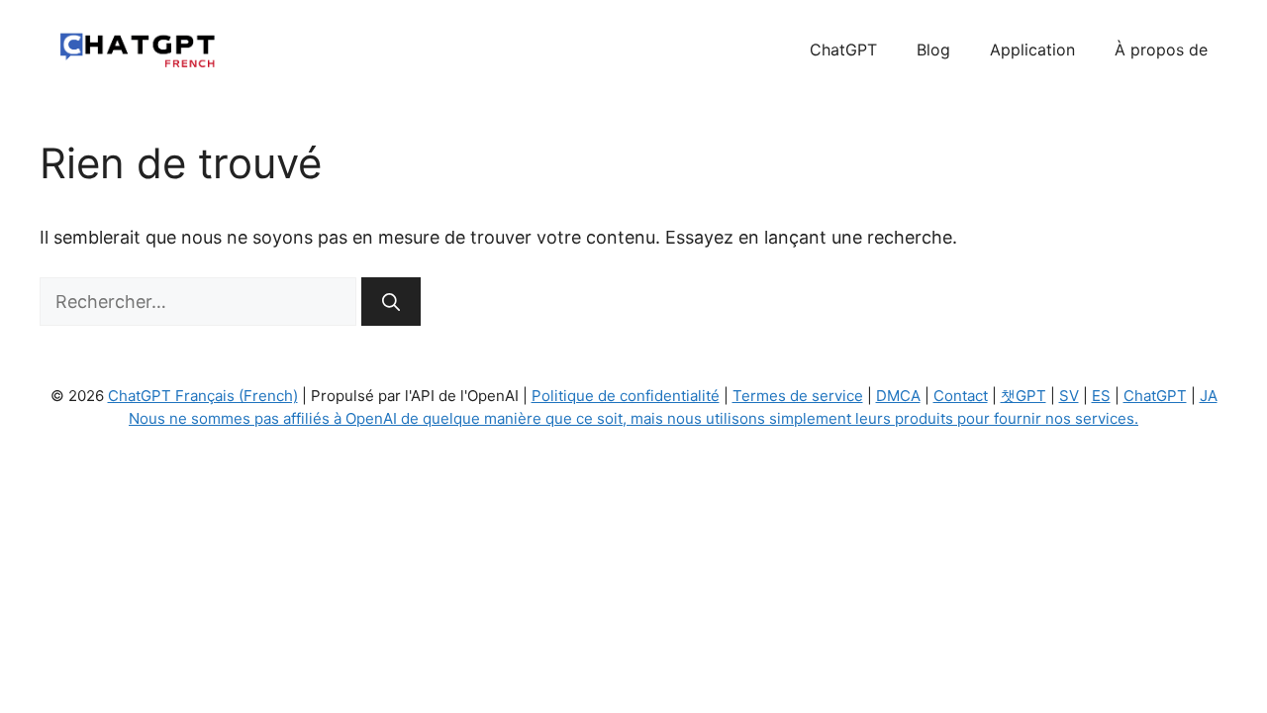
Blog (933, 49)
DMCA (898, 395)
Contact (960, 395)
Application (1032, 49)
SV (1069, 395)
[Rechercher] (391, 301)
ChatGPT (843, 49)
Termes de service (797, 395)
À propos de (1161, 49)
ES (1101, 395)
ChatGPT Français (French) (203, 395)
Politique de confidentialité (626, 395)
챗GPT (1023, 395)
